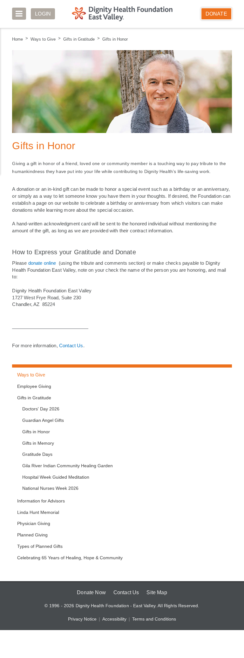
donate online (43, 263)
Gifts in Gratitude (76, 39)
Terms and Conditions (153, 618)
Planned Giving (32, 534)
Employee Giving (34, 386)
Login (43, 14)
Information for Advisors (41, 500)
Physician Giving (33, 523)
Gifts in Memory (38, 443)
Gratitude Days (37, 454)
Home (17, 39)
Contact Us (74, 345)
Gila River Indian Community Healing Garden (67, 465)
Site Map (157, 592)
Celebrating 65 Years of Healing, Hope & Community (69, 557)
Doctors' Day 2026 (40, 408)
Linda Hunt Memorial (38, 512)
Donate (216, 14)
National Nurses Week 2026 (50, 488)
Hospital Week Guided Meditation (56, 477)
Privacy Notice (83, 618)
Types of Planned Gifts (39, 546)
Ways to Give (42, 39)
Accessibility (115, 618)
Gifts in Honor (112, 39)
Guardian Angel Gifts (43, 420)
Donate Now (90, 592)
